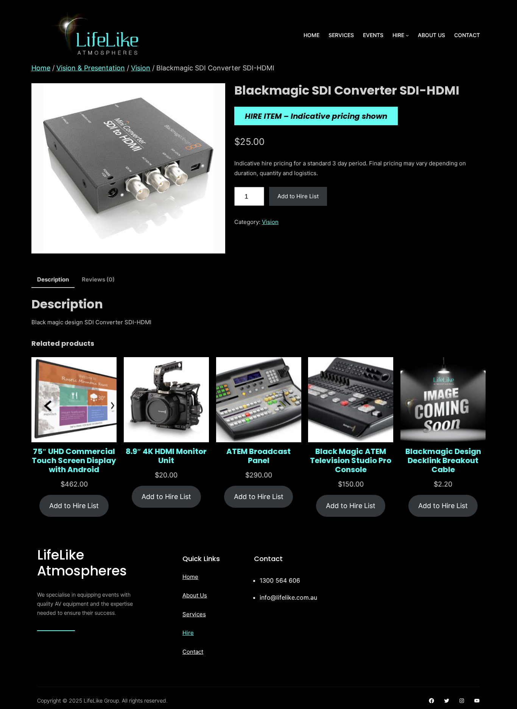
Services (194, 614)
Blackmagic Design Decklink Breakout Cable (443, 460)
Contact (192, 651)
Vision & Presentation (90, 68)
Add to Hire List (298, 196)
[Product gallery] (128, 168)
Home (40, 68)
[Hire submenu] (407, 35)
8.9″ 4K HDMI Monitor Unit (166, 456)
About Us (194, 595)
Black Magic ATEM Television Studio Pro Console (350, 460)
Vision (140, 68)
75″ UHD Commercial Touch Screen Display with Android (74, 460)
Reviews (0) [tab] (98, 279)
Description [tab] (53, 279)
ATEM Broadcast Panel (258, 456)
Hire (188, 632)
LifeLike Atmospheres (82, 563)
